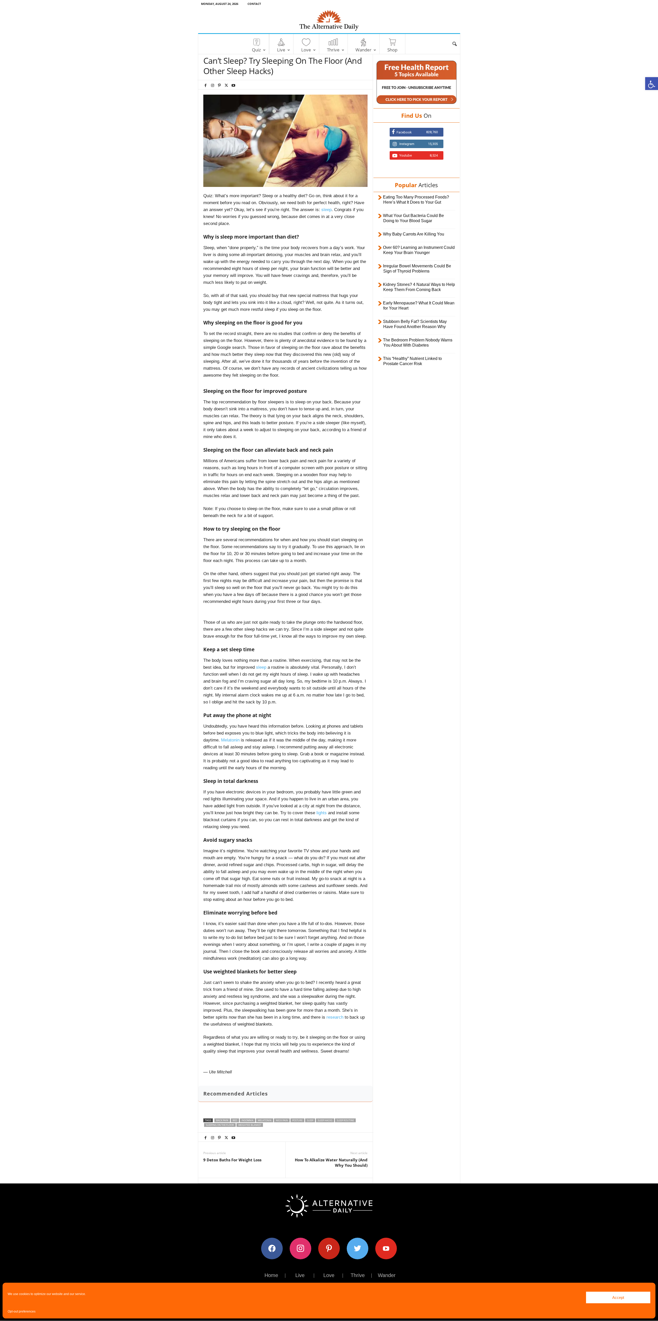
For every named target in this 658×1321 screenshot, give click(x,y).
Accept (618, 1297)
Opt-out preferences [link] (21, 1311)
